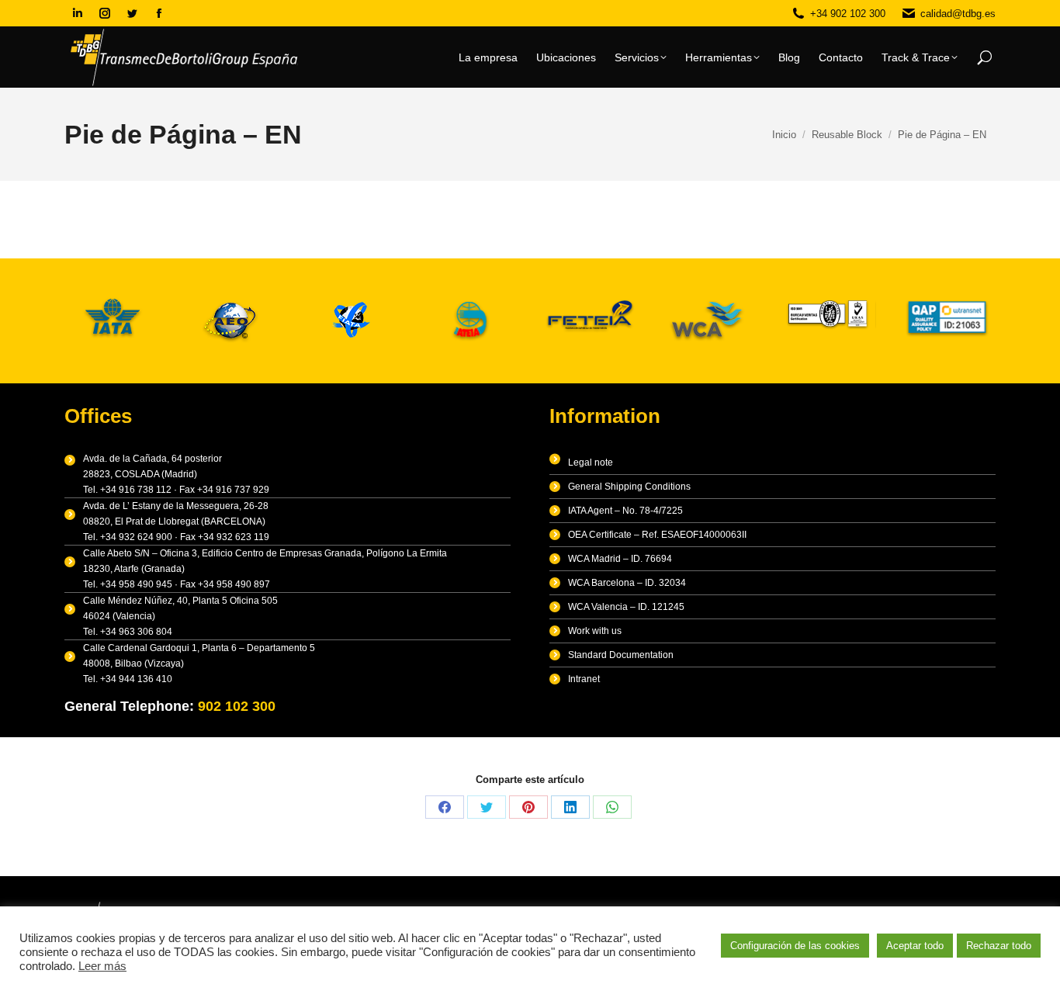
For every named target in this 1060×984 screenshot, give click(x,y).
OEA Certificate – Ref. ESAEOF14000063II (657, 534)
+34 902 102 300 (847, 13)
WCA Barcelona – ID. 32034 (627, 582)
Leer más (102, 966)
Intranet (584, 679)
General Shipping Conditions (629, 486)
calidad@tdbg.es (958, 13)
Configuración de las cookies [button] (795, 945)
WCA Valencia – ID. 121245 (626, 606)
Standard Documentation (621, 655)
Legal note (590, 462)
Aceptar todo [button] (915, 945)
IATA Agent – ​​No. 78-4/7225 (625, 510)
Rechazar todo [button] (998, 945)
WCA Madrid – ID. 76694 (620, 558)
